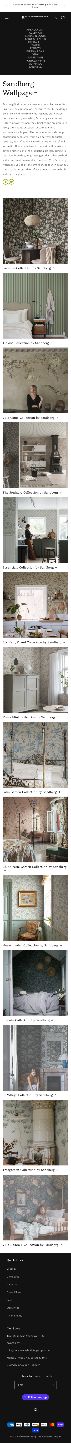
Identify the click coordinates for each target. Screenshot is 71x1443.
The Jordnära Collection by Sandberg (30, 492)
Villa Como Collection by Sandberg (28, 417)
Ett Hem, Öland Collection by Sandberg (32, 642)
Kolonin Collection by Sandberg (26, 1020)
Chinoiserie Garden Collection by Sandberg (35, 866)
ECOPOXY (35, 48)
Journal (11, 1268)
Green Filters (14, 1292)
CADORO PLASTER (35, 39)
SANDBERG (35, 66)
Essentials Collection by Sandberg (28, 567)
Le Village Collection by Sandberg (28, 1095)
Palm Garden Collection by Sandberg (30, 792)
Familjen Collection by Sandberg (27, 268)
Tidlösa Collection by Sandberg (26, 343)
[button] (7, 17)
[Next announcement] (64, 5)
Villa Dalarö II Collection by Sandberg (30, 1244)
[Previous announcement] (6, 5)
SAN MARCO (35, 63)
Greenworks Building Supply (30, 1436)
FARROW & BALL (35, 51)
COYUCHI (36, 45)
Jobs (9, 1299)
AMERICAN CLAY (35, 29)
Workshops (13, 1307)
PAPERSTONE (35, 57)
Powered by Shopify (52, 1436)
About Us (12, 1284)
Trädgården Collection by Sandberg (29, 1170)
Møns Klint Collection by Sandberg (29, 717)
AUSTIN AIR (35, 32)
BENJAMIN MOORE (35, 35)
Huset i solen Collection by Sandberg (30, 945)
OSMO (35, 54)
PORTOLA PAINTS (35, 60)
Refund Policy (14, 1315)
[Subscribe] (53, 1385)
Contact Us (13, 1276)
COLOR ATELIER (35, 42)
